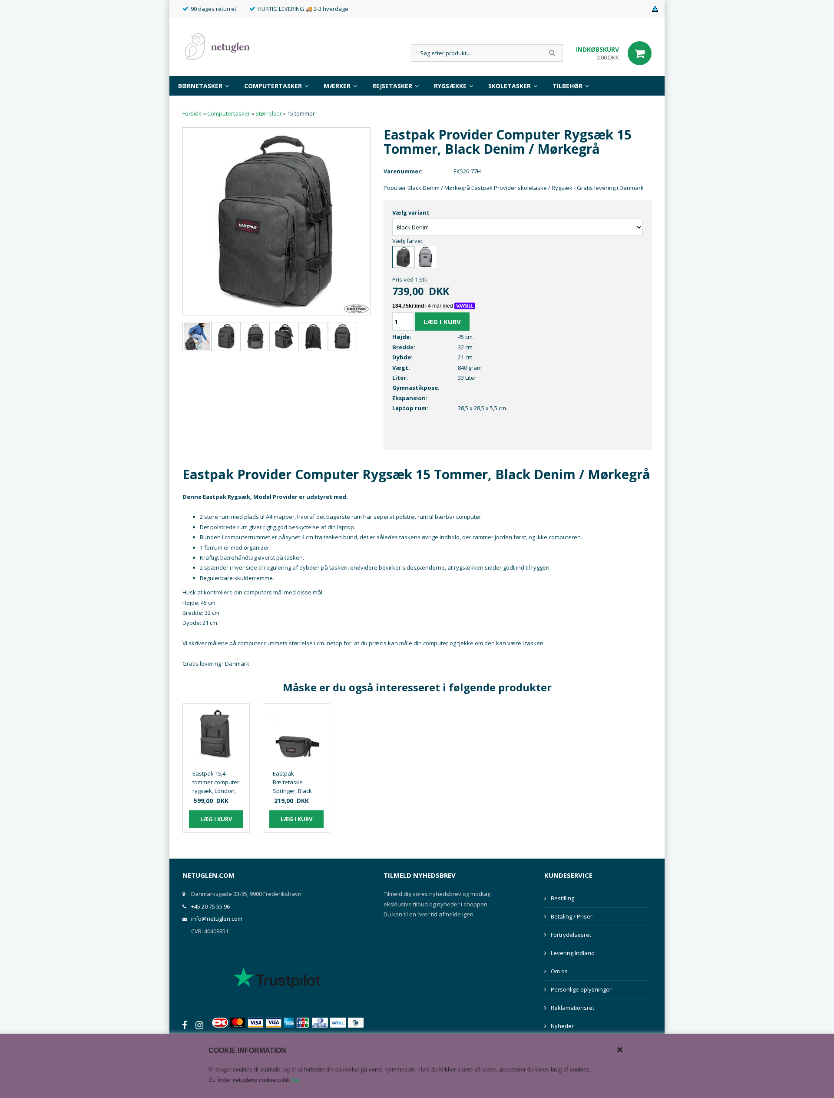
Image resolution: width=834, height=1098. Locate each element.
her (295, 1080)
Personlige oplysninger (581, 989)
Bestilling (562, 898)
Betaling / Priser (571, 916)
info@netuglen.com (216, 918)
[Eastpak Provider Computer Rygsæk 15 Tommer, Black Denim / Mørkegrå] (276, 221)
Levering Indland (573, 953)
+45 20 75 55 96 (210, 906)
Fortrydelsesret (571, 935)
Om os (559, 971)
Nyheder (562, 1026)
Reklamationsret (572, 1008)
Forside (192, 113)
